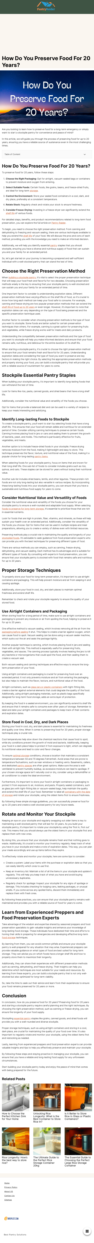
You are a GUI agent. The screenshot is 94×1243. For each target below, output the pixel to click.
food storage (8, 937)
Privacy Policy (10, 1187)
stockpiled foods (10, 538)
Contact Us (9, 1196)
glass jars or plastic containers (46, 687)
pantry (53, 245)
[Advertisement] (47, 32)
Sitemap (8, 1200)
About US (8, 1191)
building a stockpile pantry (22, 277)
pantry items (41, 456)
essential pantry (22, 1018)
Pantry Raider (58, 223)
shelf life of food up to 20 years (18, 307)
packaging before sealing (15, 632)
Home (7, 1183)
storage (34, 190)
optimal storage (21, 755)
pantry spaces (24, 765)
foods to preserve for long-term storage (23, 508)
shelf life (10, 213)
